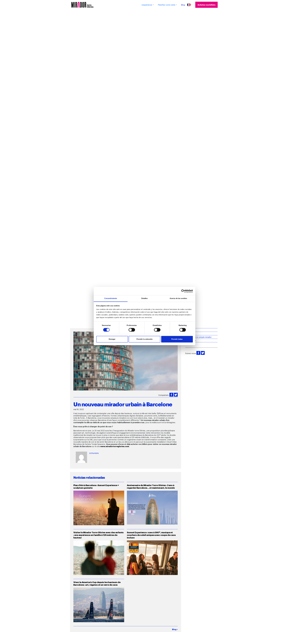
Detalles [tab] (144, 298)
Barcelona (189, 333)
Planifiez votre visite (166, 4)
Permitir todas (177, 339)
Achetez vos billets (206, 4)
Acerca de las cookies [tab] (178, 298)
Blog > (175, 629)
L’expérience (147, 4)
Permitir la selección (144, 339)
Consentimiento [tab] (110, 298)
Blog (183, 4)
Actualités (189, 330)
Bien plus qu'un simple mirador (198, 337)
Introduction (190, 340)
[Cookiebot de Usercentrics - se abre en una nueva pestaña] (183, 291)
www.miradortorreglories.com (114, 446)
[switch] (132, 330)
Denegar (112, 339)
